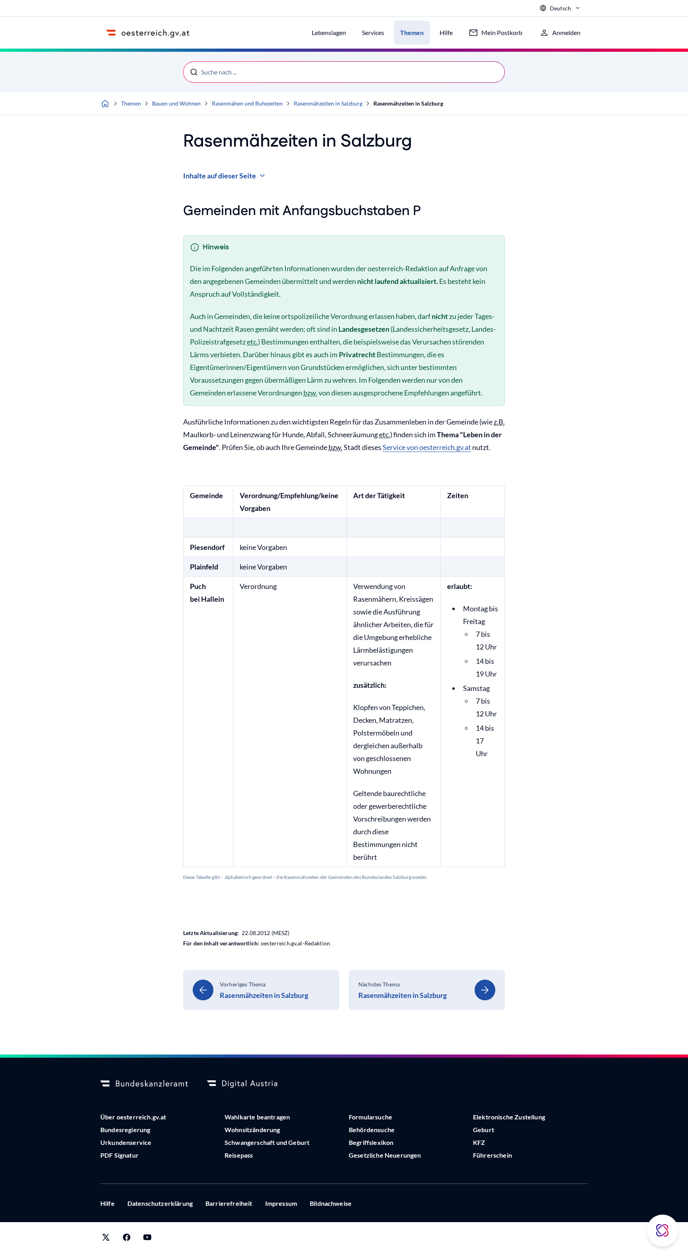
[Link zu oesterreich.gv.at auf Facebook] (126, 1239)
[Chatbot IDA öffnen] (662, 1230)
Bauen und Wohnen (176, 103)
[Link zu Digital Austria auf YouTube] (147, 1239)
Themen (131, 103)
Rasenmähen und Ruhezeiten (247, 103)
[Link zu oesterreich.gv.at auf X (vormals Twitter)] (105, 1239)
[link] (261, 990)
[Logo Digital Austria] (251, 1084)
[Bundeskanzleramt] (144, 1084)
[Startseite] (105, 103)
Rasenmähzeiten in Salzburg (328, 103)
